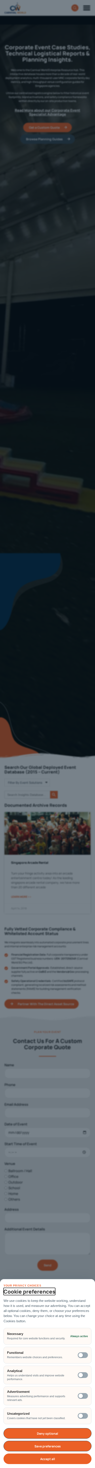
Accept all (47, 1459)
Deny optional (47, 1433)
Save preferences (47, 1446)
